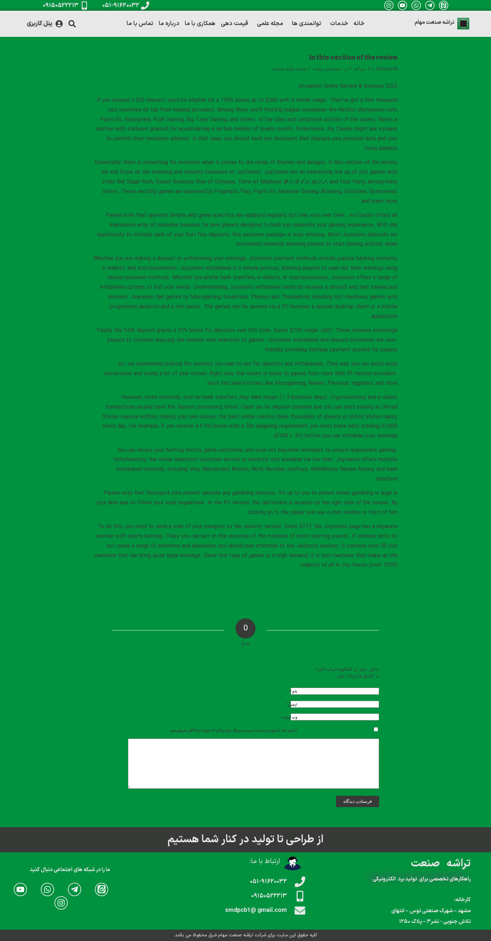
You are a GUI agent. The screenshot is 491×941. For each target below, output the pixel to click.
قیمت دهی (234, 23)
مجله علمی (270, 23)
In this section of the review (353, 58)
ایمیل (291, 705)
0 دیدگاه (361, 69)
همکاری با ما (200, 23)
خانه (358, 23)
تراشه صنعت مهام (434, 22)
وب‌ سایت (289, 717)
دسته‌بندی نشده (327, 69)
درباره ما (169, 23)
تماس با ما (140, 23)
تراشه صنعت (283, 69)
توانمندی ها (306, 23)
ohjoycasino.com (376, 110)
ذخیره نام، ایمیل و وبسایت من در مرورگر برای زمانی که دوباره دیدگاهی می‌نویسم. (233, 731)
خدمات (339, 23)
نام (293, 692)
